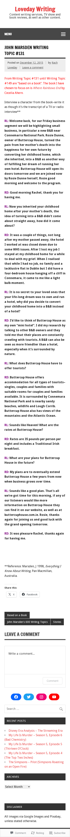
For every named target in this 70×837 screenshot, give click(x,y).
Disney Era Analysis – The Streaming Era (36, 730)
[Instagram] (41, 697)
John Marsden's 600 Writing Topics (27, 621)
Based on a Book (17, 615)
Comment (52, 680)
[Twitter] (29, 697)
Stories (57, 621)
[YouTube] (54, 697)
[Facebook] (16, 697)
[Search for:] (35, 709)
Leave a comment (32, 67)
